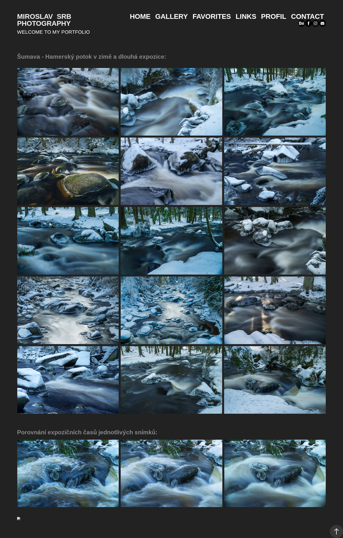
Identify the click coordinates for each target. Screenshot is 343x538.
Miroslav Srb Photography (45, 19)
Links (246, 16)
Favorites (212, 16)
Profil (273, 16)
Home (140, 16)
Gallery (171, 16)
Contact (307, 16)
